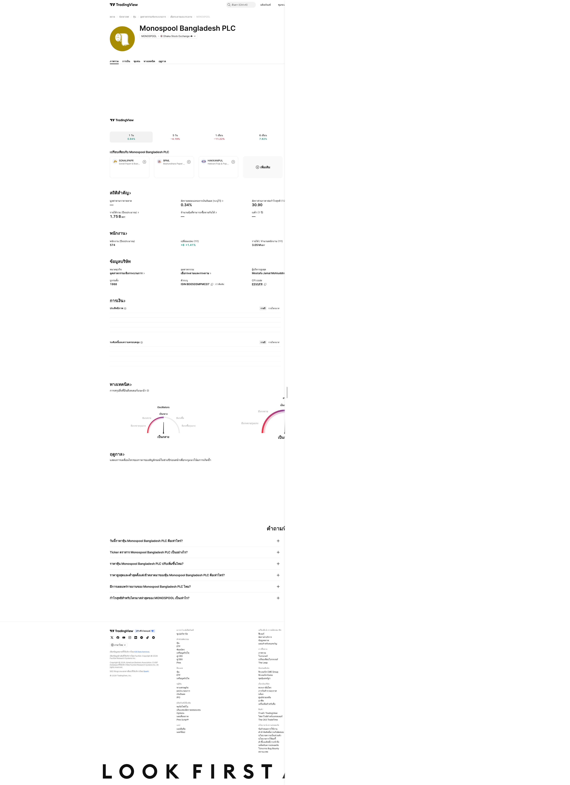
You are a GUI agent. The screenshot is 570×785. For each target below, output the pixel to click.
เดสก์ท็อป (181, 732)
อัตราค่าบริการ (265, 637)
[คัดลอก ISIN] (212, 284)
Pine (179, 662)
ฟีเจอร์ (261, 633)
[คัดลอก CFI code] (265, 284)
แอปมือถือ (181, 729)
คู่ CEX (180, 656)
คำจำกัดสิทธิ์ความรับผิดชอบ (271, 732)
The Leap (263, 662)
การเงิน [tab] (126, 61)
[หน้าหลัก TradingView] (124, 5)
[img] (191, 36)
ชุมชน (281, 4)
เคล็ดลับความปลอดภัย (268, 745)
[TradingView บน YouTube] (124, 637)
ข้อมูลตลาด (263, 640)
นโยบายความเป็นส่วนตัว (269, 735)
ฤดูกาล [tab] (162, 61)
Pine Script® (183, 719)
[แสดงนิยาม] (133, 200)
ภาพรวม (262, 652)
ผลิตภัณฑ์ (266, 4)
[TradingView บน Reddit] (153, 637)
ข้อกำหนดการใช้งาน (267, 729)
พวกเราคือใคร (264, 687)
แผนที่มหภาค (183, 716)
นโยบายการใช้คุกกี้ (267, 738)
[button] (273, 5)
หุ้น (178, 643)
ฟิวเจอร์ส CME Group (268, 672)
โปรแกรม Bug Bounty (268, 748)
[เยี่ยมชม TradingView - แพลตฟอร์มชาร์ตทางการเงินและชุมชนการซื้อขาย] (122, 120)
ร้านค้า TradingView (267, 713)
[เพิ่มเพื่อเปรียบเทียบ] (144, 161)
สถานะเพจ (263, 751)
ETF (178, 646)
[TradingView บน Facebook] (118, 637)
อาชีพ (261, 700)
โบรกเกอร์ (263, 656)
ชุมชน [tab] (137, 61)
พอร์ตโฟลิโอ (182, 706)
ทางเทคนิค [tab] (149, 61)
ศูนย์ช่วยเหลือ (264, 697)
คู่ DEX (180, 659)
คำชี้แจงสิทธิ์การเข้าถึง (268, 742)
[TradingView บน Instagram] (130, 637)
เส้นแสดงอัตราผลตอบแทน (189, 710)
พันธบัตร (181, 649)
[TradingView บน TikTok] (147, 637)
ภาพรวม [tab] (114, 61)
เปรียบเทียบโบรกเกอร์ (268, 659)
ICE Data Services (141, 652)
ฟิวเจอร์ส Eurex (265, 675)
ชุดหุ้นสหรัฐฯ (264, 678)
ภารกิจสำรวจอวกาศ (267, 691)
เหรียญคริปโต (183, 652)
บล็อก (260, 694)
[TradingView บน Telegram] (142, 637)
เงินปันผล (181, 694)
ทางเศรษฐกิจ (182, 687)
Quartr (146, 671)
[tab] (263, 308)
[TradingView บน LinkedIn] (136, 637)
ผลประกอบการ (183, 691)
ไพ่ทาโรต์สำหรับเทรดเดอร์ (270, 716)
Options (180, 713)
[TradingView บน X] (112, 637)
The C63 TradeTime (268, 719)
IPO (178, 697)
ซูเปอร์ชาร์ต (182, 633)
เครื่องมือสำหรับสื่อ (266, 704)
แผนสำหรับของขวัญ (267, 643)
